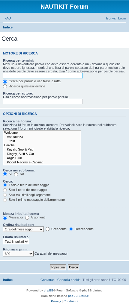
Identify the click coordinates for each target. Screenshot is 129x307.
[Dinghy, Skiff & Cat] (42, 154)
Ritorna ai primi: (15, 249)
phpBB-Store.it (78, 295)
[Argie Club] (42, 158)
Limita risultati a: (16, 237)
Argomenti (37, 217)
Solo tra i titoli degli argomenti (29, 195)
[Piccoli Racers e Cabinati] (42, 162)
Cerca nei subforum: (19, 170)
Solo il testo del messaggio (27, 190)
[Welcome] (42, 133)
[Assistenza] (42, 137)
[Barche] (42, 145)
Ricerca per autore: (18, 93)
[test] (42, 141)
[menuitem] (7, 18)
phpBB (48, 290)
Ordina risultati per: (18, 225)
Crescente (58, 229)
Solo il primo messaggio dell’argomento (36, 199)
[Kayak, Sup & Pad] (42, 150)
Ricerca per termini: (18, 60)
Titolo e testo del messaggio (28, 185)
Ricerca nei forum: (17, 121)
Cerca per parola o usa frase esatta (34, 81)
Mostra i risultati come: (21, 213)
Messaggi (15, 217)
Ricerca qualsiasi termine (26, 86)
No (21, 174)
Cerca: (8, 181)
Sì (10, 174)
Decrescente (84, 229)
